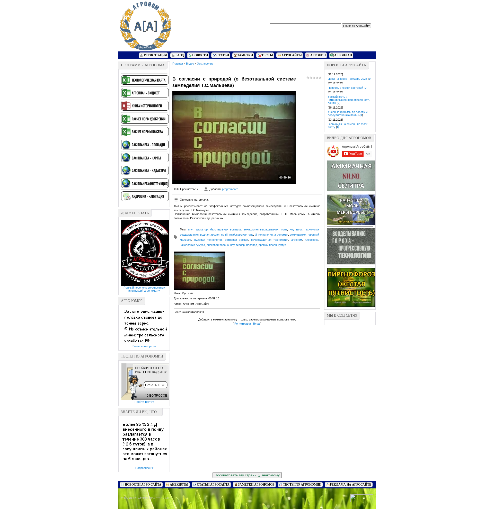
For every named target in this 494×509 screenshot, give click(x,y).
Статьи (222, 55)
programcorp (230, 189)
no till (224, 234)
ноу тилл (296, 229)
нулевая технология (208, 239)
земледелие (298, 234)
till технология (263, 234)
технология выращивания (261, 229)
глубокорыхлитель (241, 234)
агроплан (343, 55)
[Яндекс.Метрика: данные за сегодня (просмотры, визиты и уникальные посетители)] (361, 498)
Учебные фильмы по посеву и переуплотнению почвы (347, 113)
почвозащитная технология (269, 239)
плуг (190, 229)
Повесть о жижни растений (345, 87)
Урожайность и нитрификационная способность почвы (349, 99)
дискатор (202, 229)
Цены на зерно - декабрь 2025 (347, 78)
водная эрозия (209, 234)
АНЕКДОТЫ (179, 484)
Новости (200, 55)
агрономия (281, 234)
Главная (177, 63)
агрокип (318, 55)
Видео (190, 63)
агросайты (291, 55)
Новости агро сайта (143, 484)
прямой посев (268, 244)
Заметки (245, 55)
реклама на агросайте (350, 484)
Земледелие (205, 63)
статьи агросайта (213, 484)
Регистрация (155, 55)
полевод (251, 244)
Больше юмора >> (144, 346)
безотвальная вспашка (225, 229)
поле (284, 229)
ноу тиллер (237, 244)
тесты (267, 55)
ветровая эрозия (236, 239)
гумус (282, 244)
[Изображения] (199, 271)
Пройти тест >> (144, 401)
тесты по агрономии (302, 484)
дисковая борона (218, 244)
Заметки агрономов (256, 484)
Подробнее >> (144, 467)
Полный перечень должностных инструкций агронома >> (144, 289)
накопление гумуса (192, 244)
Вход (179, 55)
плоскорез (311, 239)
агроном (296, 239)
